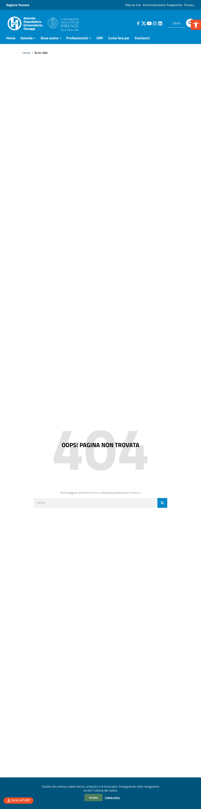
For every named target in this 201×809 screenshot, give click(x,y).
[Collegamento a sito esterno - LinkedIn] (160, 23)
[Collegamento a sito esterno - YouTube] (149, 23)
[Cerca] (190, 23)
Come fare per (119, 38)
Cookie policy (112, 797)
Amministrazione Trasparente (162, 5)
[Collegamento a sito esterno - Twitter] (143, 23)
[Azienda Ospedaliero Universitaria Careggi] (42, 22)
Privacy (189, 5)
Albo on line (133, 5)
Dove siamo (49, 38)
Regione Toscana (17, 5)
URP (99, 38)
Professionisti (77, 38)
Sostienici (142, 38)
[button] (196, 25)
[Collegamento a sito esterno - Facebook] (138, 23)
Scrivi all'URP (20, 800)
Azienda (26, 38)
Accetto (93, 797)
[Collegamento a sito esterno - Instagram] (154, 23)
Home (10, 38)
